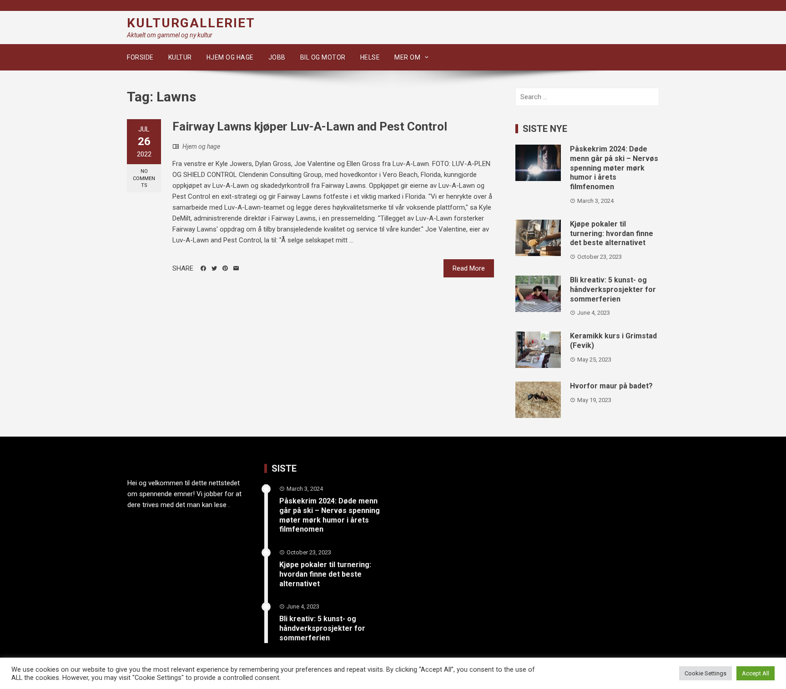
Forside (140, 57)
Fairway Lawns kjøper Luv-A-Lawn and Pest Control (309, 126)
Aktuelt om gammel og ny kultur (169, 35)
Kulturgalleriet (191, 22)
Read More (469, 268)
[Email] (236, 268)
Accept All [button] (755, 673)
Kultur (180, 57)
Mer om (407, 57)
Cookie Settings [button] (705, 673)
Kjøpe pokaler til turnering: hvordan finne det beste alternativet (611, 233)
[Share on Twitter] (214, 268)
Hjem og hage (230, 57)
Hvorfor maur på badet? (611, 386)
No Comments (144, 178)
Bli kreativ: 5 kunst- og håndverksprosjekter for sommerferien (613, 289)
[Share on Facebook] (203, 268)
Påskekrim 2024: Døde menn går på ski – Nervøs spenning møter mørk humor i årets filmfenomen (614, 168)
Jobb (277, 57)
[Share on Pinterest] (225, 268)
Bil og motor (323, 57)
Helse (370, 57)
